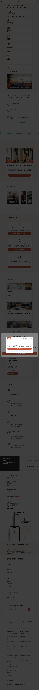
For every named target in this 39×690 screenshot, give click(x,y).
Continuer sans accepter (19, 339)
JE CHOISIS (19, 351)
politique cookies (28, 346)
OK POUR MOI (19, 348)
